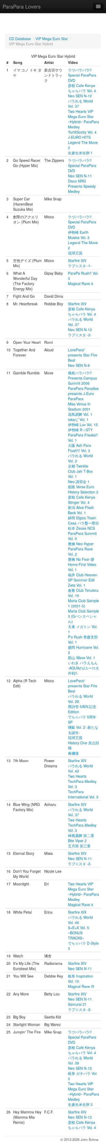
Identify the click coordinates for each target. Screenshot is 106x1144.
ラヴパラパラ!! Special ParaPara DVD (82, 75)
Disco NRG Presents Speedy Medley (82, 186)
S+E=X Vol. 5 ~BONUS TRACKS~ (78, 933)
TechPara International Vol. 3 (83, 794)
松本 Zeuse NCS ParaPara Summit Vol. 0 (82, 533)
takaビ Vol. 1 (78, 419)
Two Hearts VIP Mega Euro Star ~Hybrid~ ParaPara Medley (83, 119)
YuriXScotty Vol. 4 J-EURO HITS (82, 134)
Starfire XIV (77, 260)
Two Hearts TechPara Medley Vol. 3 (82, 781)
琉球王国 (75, 253)
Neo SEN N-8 (79, 365)
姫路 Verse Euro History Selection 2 (83, 489)
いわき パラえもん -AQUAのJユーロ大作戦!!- (83, 668)
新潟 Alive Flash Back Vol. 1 (81, 510)
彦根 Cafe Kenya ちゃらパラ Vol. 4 (82, 88)
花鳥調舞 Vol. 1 (80, 414)
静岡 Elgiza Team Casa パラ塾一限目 (83, 520)
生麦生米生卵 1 (80, 152)
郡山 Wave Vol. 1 (81, 657)
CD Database (20, 38)
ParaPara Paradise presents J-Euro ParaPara (83, 393)
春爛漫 (73, 753)
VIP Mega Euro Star (52, 38)
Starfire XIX (77, 912)
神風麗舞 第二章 (81, 835)
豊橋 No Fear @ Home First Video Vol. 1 (82, 564)
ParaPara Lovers (22, 6)
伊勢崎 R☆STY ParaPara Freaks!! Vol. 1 (83, 435)
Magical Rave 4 (80, 283)
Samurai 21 (77, 1004)
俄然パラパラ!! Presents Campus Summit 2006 (82, 378)
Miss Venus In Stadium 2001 (79, 406)
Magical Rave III (81, 986)
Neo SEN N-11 (80, 175)
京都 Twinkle (78, 466)
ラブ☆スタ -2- (80, 334)
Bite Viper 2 (77, 840)
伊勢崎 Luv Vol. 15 (83, 424)
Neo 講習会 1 (79, 481)
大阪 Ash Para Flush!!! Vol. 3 (79, 448)
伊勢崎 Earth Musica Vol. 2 (79, 235)
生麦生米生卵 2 (80, 1104)
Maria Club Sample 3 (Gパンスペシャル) (83, 616)
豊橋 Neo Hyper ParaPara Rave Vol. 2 (81, 549)
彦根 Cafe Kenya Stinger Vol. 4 (81, 499)
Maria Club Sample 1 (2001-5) (83, 603)
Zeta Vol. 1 (76, 585)
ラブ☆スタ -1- (80, 265)
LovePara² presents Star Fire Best (82, 355)
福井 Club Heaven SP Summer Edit (82, 577)
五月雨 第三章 (79, 845)
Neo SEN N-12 (80, 95)
